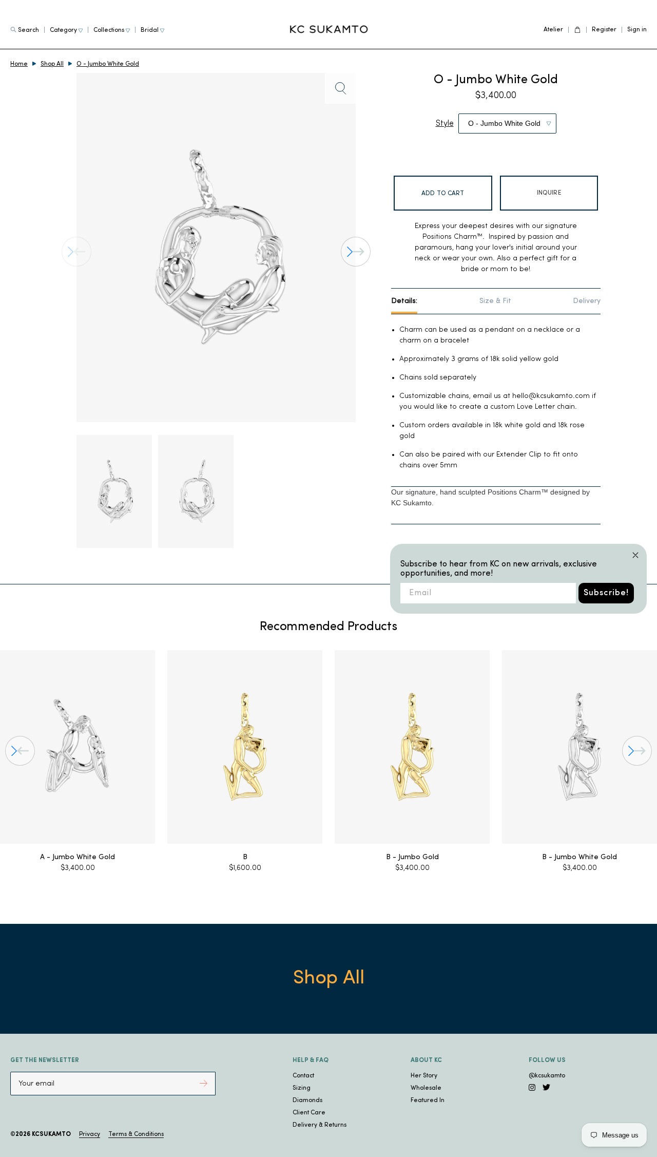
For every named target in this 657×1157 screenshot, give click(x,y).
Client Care (309, 1113)
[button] (356, 252)
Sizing (302, 1088)
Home (19, 64)
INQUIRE (549, 193)
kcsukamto (51, 1134)
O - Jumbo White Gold (107, 64)
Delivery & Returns (319, 1125)
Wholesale (426, 1088)
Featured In (428, 1100)
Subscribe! (606, 593)
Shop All (52, 64)
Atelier (553, 30)
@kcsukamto (547, 1076)
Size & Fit (495, 301)
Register (604, 30)
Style (445, 124)
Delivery (587, 301)
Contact (303, 1076)
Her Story (424, 1076)
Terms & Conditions (136, 1134)
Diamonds (307, 1100)
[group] (77, 762)
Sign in (637, 30)
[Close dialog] (635, 555)
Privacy (89, 1134)
